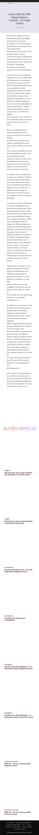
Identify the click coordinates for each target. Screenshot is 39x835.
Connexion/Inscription (19, 829)
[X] (13, 394)
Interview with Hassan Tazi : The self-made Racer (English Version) (18, 571)
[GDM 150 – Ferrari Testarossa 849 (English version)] (19, 741)
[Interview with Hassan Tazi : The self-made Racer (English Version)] (19, 547)
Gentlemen (9, 567)
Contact (29, 825)
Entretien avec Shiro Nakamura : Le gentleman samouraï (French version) (18, 716)
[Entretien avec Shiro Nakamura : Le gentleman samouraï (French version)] (19, 692)
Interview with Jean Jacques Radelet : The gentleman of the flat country (18, 474)
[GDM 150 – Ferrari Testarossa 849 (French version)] (19, 789)
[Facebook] (9, 394)
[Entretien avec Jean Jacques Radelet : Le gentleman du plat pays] (19, 498)
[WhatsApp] (23, 394)
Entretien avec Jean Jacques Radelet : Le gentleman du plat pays (18, 522)
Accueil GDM (10, 823)
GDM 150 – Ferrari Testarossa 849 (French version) (17, 813)
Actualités (10, 3)
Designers (8, 664)
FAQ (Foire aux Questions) (13, 827)
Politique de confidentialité (23, 823)
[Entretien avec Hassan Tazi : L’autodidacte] (19, 595)
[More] (27, 394)
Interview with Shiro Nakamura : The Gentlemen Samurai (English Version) (18, 668)
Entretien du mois (11, 761)
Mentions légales (27, 827)
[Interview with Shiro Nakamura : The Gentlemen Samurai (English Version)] (19, 644)
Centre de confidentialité (13, 825)
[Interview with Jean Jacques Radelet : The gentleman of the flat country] (19, 450)
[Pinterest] (18, 394)
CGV (23, 825)
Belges (7, 470)
